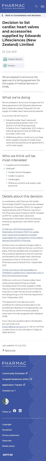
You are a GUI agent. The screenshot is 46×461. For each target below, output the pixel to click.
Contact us (8, 390)
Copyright (6, 424)
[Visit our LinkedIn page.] (20, 411)
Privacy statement (10, 435)
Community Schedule (13, 373)
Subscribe (7, 441)
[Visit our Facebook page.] (15, 411)
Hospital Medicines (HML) (15, 379)
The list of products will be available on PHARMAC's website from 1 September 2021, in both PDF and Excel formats (23, 273)
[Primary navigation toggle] (42, 6)
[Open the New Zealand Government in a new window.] (23, 454)
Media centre (8, 446)
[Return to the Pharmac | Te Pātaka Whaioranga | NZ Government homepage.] (13, 6)
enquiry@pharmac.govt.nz (14, 327)
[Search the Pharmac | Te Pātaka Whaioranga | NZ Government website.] (36, 6)
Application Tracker (12, 385)
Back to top (10, 350)
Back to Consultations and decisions (23, 15)
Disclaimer (7, 430)
